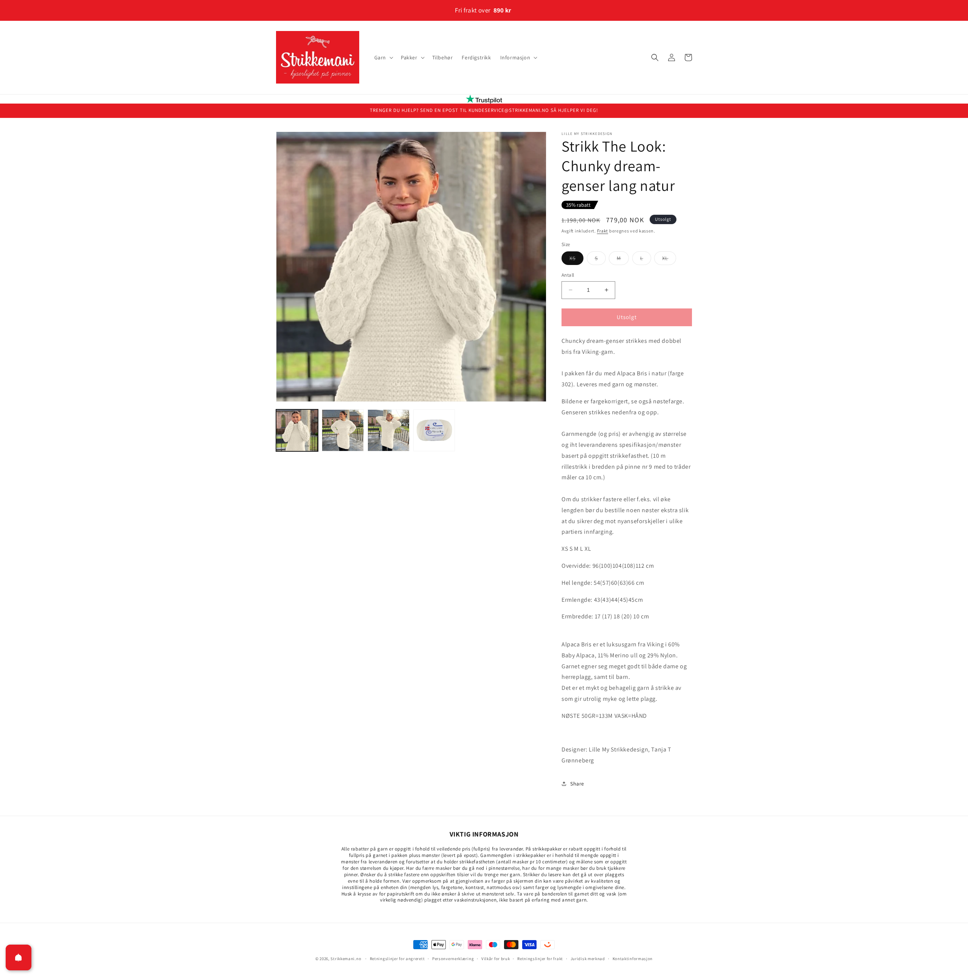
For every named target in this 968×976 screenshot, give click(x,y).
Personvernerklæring (453, 958)
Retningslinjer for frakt (540, 958)
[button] (383, 57)
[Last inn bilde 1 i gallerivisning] (297, 430)
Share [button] (577, 783)
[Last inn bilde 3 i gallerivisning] (389, 430)
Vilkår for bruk (495, 958)
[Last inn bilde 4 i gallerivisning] (434, 430)
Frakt (602, 231)
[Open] (18, 957)
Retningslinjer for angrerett (397, 958)
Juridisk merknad (588, 958)
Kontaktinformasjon (633, 958)
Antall (568, 275)
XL (669, 259)
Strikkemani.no (345, 958)
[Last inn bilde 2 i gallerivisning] (343, 430)
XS (576, 259)
